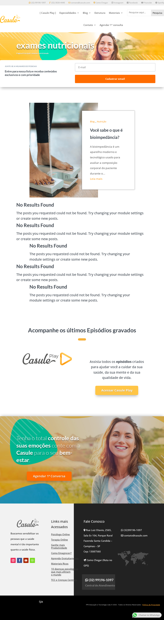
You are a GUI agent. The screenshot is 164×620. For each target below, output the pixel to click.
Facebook (133, 3)
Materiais (114, 12)
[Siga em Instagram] (13, 560)
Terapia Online (59, 539)
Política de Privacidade (151, 605)
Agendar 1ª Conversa (49, 476)
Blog (85, 12)
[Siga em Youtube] (26, 560)
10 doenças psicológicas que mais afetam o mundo (64, 571)
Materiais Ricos (59, 563)
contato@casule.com (80, 3)
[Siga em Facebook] (19, 560)
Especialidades (67, 12)
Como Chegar (101, 3)
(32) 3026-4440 (58, 3)
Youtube (148, 3)
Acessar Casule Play (116, 390)
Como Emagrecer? (61, 553)
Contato (88, 25)
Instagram (118, 3)
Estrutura (99, 12)
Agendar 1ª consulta (111, 25)
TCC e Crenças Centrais (64, 579)
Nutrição (101, 121)
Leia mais (96, 179)
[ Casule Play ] (48, 12)
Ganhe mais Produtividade (59, 546)
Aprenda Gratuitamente (65, 558)
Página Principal (23, 53)
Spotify (160, 3)
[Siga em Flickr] (32, 560)
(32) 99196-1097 (38, 3)
